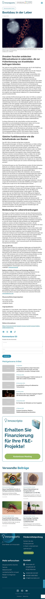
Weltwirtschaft (7, 570)
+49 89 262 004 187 (32, 573)
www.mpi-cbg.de (13, 267)
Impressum (19, 596)
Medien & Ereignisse (8, 575)
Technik (4, 567)
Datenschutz (25, 596)
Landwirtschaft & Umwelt (10, 572)
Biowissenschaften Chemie (9, 8)
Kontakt (4, 577)
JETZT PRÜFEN (28, 552)
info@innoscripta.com (33, 578)
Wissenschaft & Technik (10, 565)
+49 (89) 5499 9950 (32, 575)
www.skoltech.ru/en (7, 293)
